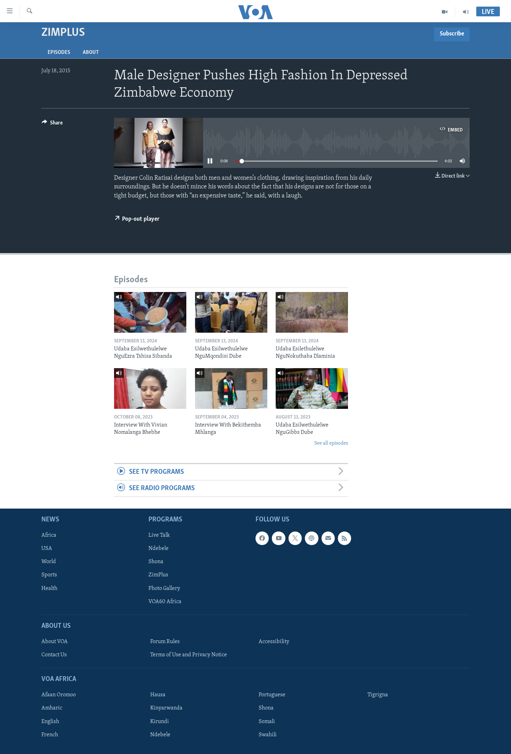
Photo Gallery (164, 588)
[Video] (444, 12)
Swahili (268, 735)
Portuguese (272, 695)
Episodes (59, 52)
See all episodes (331, 443)
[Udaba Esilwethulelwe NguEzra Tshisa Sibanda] (150, 312)
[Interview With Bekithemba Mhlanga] (231, 388)
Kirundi (159, 721)
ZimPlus (158, 575)
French (49, 735)
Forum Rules (165, 641)
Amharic (51, 708)
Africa (48, 535)
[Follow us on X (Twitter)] (295, 538)
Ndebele (158, 549)
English (50, 721)
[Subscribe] (328, 538)
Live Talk (159, 535)
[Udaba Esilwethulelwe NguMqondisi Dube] (231, 312)
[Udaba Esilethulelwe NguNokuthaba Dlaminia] (312, 312)
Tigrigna (377, 695)
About (91, 52)
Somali (267, 721)
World (48, 562)
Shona (155, 562)
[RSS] (344, 538)
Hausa (157, 695)
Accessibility (274, 641)
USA (46, 549)
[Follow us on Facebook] (262, 538)
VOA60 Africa (164, 602)
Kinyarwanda (166, 708)
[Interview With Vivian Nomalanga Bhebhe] (150, 388)
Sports (49, 575)
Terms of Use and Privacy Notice (188, 655)
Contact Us (54, 655)
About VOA (54, 641)
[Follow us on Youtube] (278, 538)
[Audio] (465, 12)
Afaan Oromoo (58, 695)
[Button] (52, 124)
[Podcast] (311, 538)
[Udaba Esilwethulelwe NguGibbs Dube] (312, 388)
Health (49, 588)
